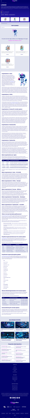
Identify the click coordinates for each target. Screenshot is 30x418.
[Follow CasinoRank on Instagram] (12, 397)
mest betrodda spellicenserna (6, 215)
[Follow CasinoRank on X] (14, 397)
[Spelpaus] (9, 407)
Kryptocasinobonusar (4, 238)
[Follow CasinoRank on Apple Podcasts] (19, 397)
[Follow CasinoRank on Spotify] (17, 397)
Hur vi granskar (15, 369)
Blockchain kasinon (15, 385)
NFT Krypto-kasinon (15, 387)
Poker (15, 380)
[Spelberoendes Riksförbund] (16, 407)
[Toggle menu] (1, 1)
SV (14, 399)
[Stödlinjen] (24, 407)
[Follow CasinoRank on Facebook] (10, 397)
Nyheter (15, 370)
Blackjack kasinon (14, 378)
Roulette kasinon (15, 379)
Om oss (15, 366)
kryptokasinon (12, 81)
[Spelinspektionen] (5, 407)
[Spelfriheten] (13, 409)
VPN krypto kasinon (15, 389)
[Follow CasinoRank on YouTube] (15, 397)
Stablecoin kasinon (14, 388)
